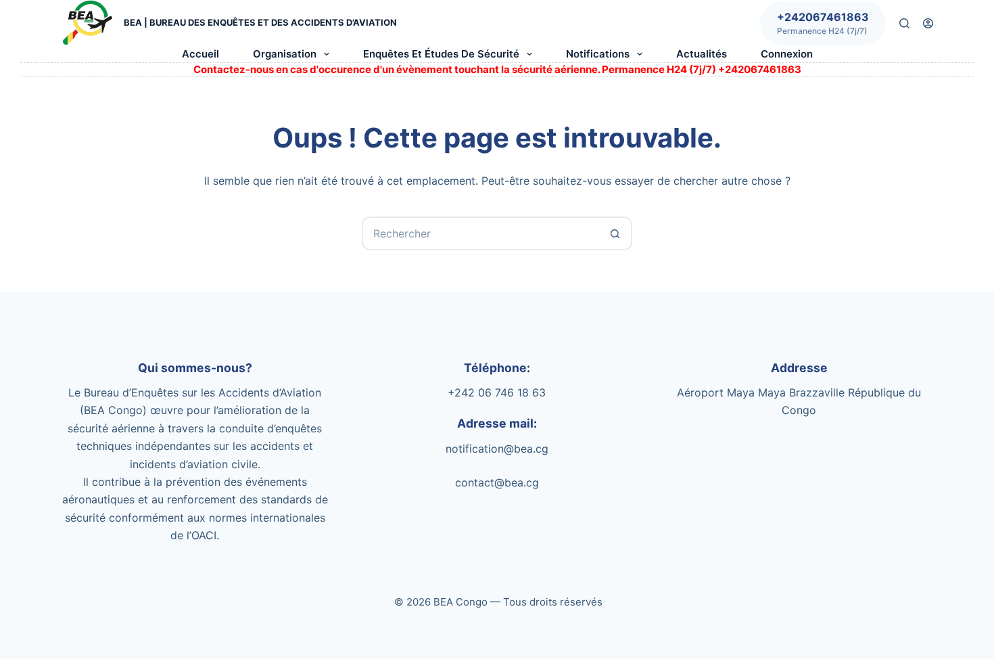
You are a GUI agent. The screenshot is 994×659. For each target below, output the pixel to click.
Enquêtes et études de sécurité (441, 53)
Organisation (284, 53)
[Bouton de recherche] (615, 233)
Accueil (200, 53)
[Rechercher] (904, 23)
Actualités (701, 53)
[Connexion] (928, 23)
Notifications (598, 53)
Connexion (787, 53)
